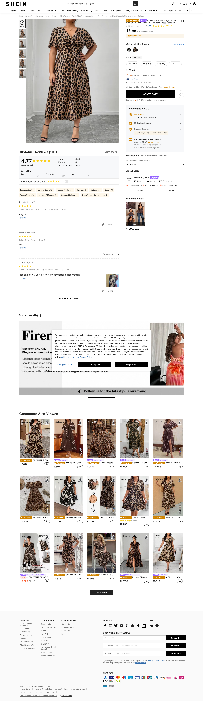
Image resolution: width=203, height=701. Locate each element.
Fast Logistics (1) (26, 190)
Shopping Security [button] (141, 129)
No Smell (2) (95, 190)
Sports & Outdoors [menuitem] (176, 10)
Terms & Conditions (77, 689)
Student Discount (26, 642)
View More (101, 592)
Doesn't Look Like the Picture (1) (94, 195)
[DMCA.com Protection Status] (111, 686)
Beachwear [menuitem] (51, 10)
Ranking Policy (46, 652)
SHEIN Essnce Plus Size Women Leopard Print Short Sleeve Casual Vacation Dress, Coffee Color (101, 517)
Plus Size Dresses (63, 16)
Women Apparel (31, 16)
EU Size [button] (135, 58)
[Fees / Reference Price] (137, 31)
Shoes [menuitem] (163, 10)
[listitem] (135, 214)
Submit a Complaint (27, 648)
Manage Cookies (61, 689)
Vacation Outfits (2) (64, 190)
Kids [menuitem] (96, 10)
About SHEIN (25, 629)
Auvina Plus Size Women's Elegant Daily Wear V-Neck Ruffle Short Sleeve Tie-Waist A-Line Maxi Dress (68, 463)
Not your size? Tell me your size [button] (138, 83)
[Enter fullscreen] (116, 141)
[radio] (128, 49)
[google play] (157, 627)
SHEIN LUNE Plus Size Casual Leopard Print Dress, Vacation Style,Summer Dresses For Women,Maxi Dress (35, 460)
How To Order (46, 634)
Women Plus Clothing (47, 16)
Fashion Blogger (26, 635)
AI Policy (23, 692)
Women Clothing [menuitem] (37, 10)
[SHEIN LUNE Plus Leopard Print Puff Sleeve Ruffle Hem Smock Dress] (134, 496)
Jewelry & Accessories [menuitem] (133, 10)
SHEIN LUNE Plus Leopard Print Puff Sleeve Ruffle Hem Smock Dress (134, 517)
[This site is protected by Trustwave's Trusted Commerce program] (105, 686)
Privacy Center (25, 689)
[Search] (135, 3)
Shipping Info (46, 624)
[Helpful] (103, 224)
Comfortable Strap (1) (69, 195)
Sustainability (25, 632)
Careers (23, 638)
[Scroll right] (195, 10)
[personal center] (173, 4)
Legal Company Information (26, 624)
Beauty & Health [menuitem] (152, 10)
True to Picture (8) (27, 195)
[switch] (65, 181)
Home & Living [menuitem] (72, 10)
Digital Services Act (27, 645)
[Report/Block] (117, 224)
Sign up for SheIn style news (116, 633)
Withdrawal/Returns (48, 627)
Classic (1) (109, 190)
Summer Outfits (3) (45, 190)
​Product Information (48, 656)
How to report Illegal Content (48, 648)
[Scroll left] (192, 10)
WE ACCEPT (108, 673)
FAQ (63, 634)
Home (21, 16)
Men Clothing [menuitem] (86, 10)
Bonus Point (66, 631)
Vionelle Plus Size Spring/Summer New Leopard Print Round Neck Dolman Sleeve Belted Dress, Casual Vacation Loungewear (134, 463)
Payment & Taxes (67, 627)
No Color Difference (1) (47, 195)
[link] (178, 3)
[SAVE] (180, 94)
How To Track (46, 637)
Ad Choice (51, 692)
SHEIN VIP (45, 644)
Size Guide (45, 641)
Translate (22, 218)
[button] (190, 4)
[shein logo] (16, 4)
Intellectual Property (36, 692)
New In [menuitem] (24, 10)
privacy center (140, 663)
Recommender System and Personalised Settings (38, 696)
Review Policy (26, 165)
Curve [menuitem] (61, 10)
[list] (125, 626)
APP (151, 620)
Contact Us (65, 624)
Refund (43, 631)
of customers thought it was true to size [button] (146, 75)
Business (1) (81, 190)
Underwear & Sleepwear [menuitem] (111, 10)
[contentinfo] (144, 679)
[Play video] (73, 81)
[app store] (152, 627)
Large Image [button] (178, 44)
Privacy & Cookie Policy (156, 661)
